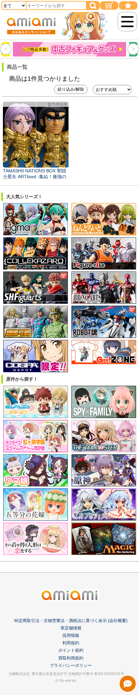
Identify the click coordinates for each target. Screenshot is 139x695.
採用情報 (70, 635)
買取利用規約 (70, 658)
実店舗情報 (70, 628)
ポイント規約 (70, 650)
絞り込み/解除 (71, 89)
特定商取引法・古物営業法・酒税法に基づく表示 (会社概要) (70, 620)
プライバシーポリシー (71, 665)
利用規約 (70, 642)
